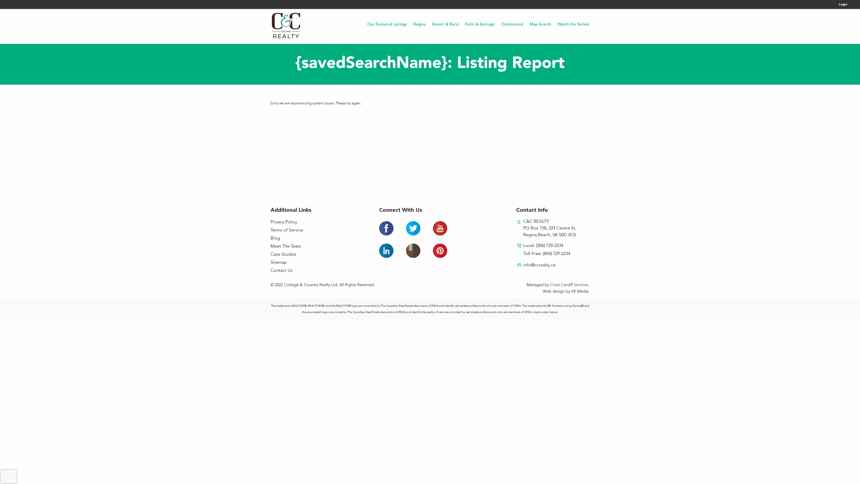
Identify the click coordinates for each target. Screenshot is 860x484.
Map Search (540, 24)
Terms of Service (287, 230)
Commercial (512, 24)
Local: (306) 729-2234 (543, 246)
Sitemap (279, 262)
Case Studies (283, 254)
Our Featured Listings (387, 24)
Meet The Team (286, 246)
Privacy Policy (284, 222)
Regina (419, 24)
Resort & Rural (445, 24)
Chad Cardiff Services (569, 285)
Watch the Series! (573, 24)
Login (843, 4)
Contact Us (282, 270)
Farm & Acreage (480, 24)
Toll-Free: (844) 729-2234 (546, 254)
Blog (275, 238)
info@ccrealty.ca (539, 265)
